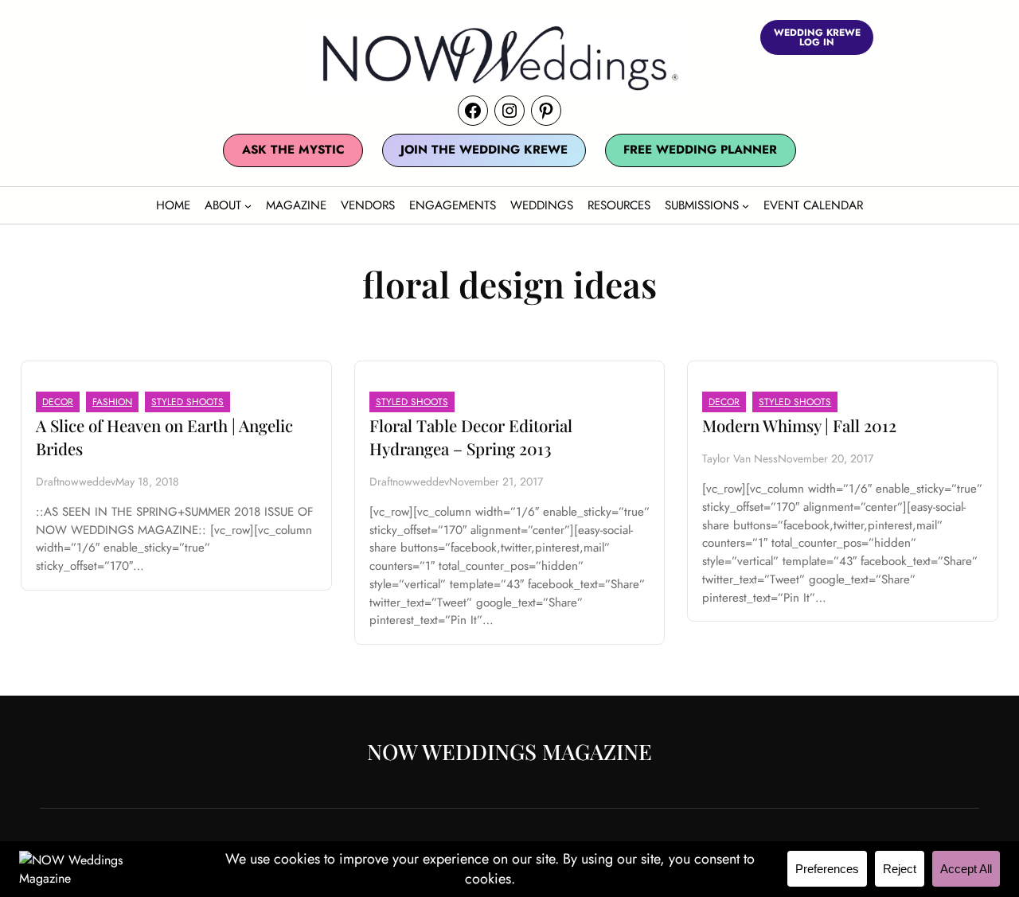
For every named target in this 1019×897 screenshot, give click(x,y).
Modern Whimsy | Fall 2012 (799, 425)
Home (173, 205)
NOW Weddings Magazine (509, 751)
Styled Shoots (187, 402)
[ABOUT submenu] (248, 205)
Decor (57, 402)
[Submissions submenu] (745, 205)
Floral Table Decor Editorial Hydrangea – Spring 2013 (470, 437)
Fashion (112, 402)
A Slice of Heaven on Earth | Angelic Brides (164, 437)
